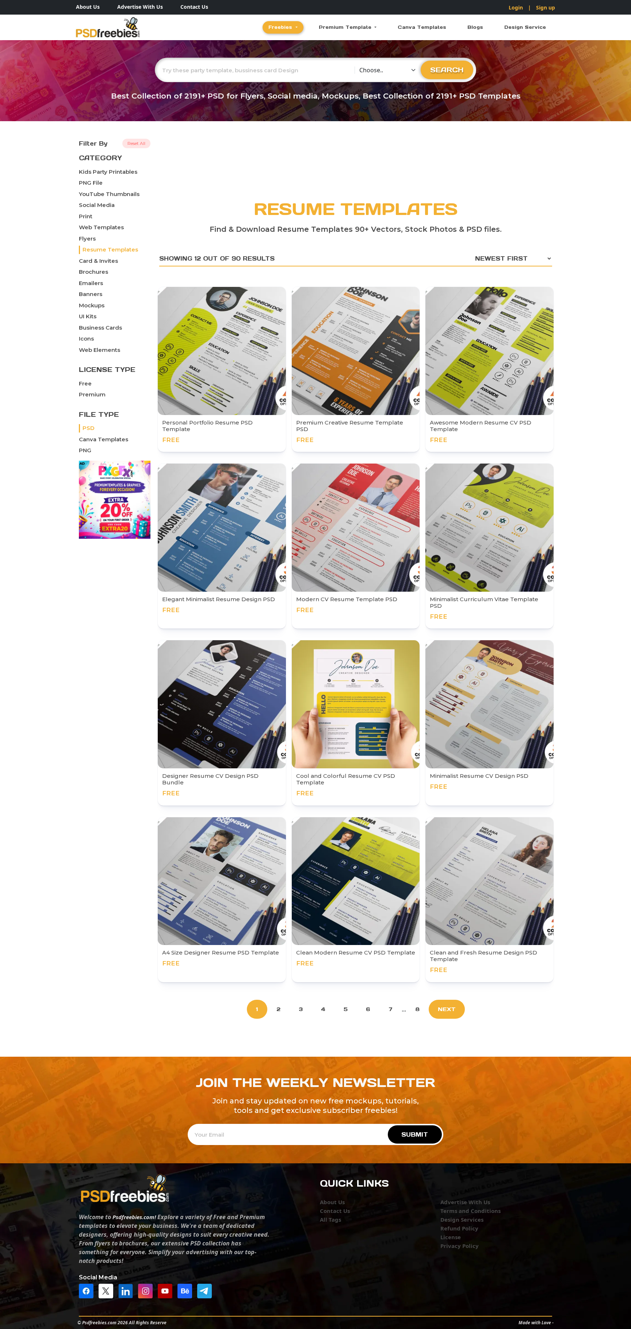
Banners (90, 294)
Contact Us (194, 6)
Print (85, 216)
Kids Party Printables (108, 171)
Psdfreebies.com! (134, 1217)
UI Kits (87, 316)
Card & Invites (98, 260)
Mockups (91, 305)
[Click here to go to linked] (127, 1290)
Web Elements (99, 349)
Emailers (91, 283)
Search (447, 69)
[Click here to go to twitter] (108, 1290)
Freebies (281, 27)
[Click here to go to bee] (186, 1290)
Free (85, 383)
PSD (89, 428)
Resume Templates (110, 249)
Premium (92, 394)
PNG (85, 450)
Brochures (93, 271)
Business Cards (100, 327)
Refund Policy (459, 1228)
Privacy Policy (459, 1245)
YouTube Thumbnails (109, 194)
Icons (86, 338)
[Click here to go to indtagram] (147, 1290)
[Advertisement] (355, 166)
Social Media (97, 204)
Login (516, 7)
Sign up (545, 7)
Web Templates (101, 227)
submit (414, 1134)
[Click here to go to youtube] (167, 1290)
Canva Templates (422, 27)
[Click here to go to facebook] (88, 1290)
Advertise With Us (140, 6)
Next (447, 1009)
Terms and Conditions (470, 1210)
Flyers (87, 238)
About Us (88, 6)
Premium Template (346, 27)
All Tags (330, 1219)
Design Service (525, 27)
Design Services (461, 1219)
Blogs (475, 27)
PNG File (91, 182)
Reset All (136, 143)
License (450, 1237)
